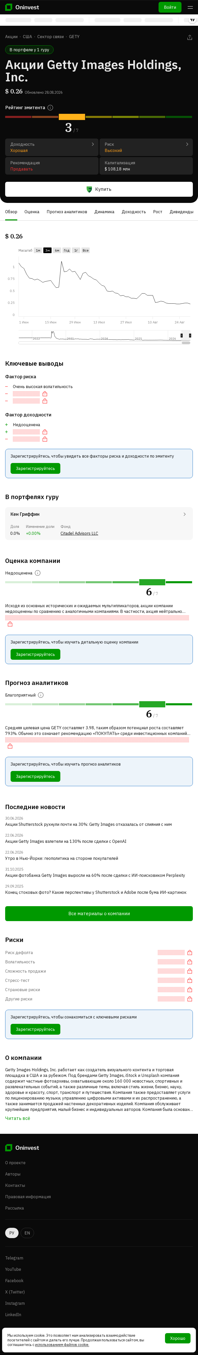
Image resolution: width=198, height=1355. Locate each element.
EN (27, 1233)
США (27, 36)
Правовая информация (28, 1196)
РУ (11, 1233)
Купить (103, 189)
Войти (170, 7)
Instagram (15, 1303)
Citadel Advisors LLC (79, 533)
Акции (11, 36)
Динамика (104, 211)
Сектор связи (50, 36)
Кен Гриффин (24, 514)
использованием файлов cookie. (62, 1344)
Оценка (31, 211)
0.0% (15, 533)
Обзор (11, 211)
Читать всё (17, 1118)
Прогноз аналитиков (67, 211)
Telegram (14, 1257)
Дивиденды (181, 211)
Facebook (14, 1280)
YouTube (13, 1269)
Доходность (134, 211)
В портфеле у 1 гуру (29, 49)
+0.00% (33, 533)
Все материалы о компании (99, 913)
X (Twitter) (15, 1291)
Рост (157, 211)
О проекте (15, 1162)
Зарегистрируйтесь (35, 468)
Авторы (12, 1174)
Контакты (15, 1185)
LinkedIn (13, 1314)
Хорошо (177, 1338)
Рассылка (14, 1208)
